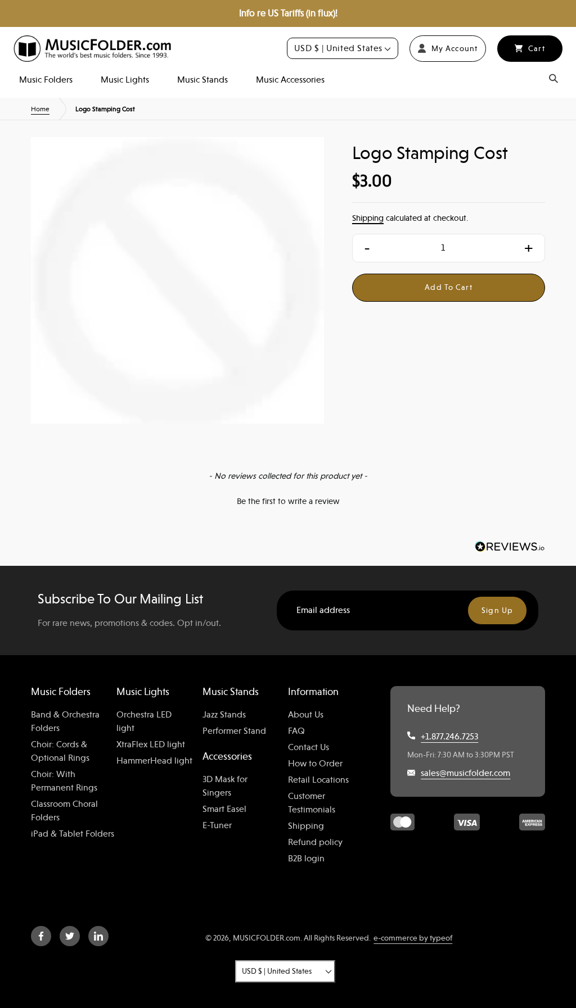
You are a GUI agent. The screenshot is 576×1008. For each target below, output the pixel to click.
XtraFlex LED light (150, 744)
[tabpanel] (177, 283)
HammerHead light (154, 761)
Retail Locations (318, 780)
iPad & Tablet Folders (72, 834)
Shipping (368, 218)
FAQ (296, 731)
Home (40, 109)
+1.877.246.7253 (449, 737)
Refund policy (315, 842)
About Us (305, 715)
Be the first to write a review (288, 501)
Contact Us (308, 747)
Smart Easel (224, 809)
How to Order (315, 764)
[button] (288, 500)
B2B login (306, 858)
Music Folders (46, 80)
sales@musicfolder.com (465, 773)
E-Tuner (217, 825)
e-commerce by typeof (413, 937)
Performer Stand (234, 731)
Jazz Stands (224, 715)
